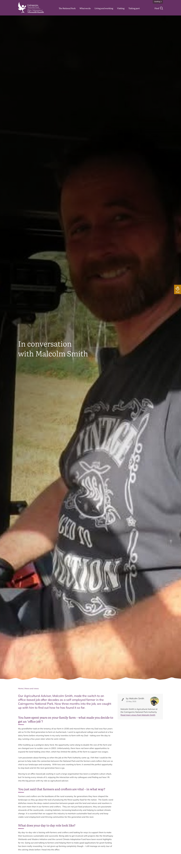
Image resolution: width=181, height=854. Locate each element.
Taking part (134, 8)
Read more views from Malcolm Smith (138, 715)
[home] (31, 7)
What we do (85, 8)
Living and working (104, 8)
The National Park (67, 8)
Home (20, 688)
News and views (32, 688)
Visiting (120, 8)
